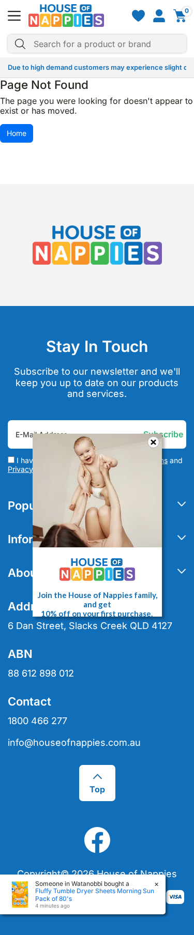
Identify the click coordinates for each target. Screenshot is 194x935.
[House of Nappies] (66, 15)
